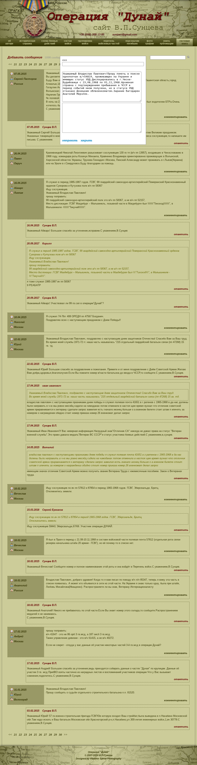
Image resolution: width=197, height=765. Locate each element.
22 (20, 64)
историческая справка (27, 42)
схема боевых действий (49, 42)
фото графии (149, 42)
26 (40, 64)
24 (30, 64)
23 (25, 64)
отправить (70, 140)
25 (35, 64)
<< (10, 64)
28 (50, 64)
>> (65, 734)
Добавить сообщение (25, 57)
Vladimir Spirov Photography (105, 758)
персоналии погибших (132, 42)
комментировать (175, 116)
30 (60, 734)
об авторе (9, 42)
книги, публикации (166, 42)
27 (45, 64)
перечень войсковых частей (108, 42)
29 (55, 64)
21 (15, 64)
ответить (181, 143)
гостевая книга (184, 42)
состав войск (68, 42)
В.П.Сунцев (105, 755)
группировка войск (85, 42)
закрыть (86, 140)
